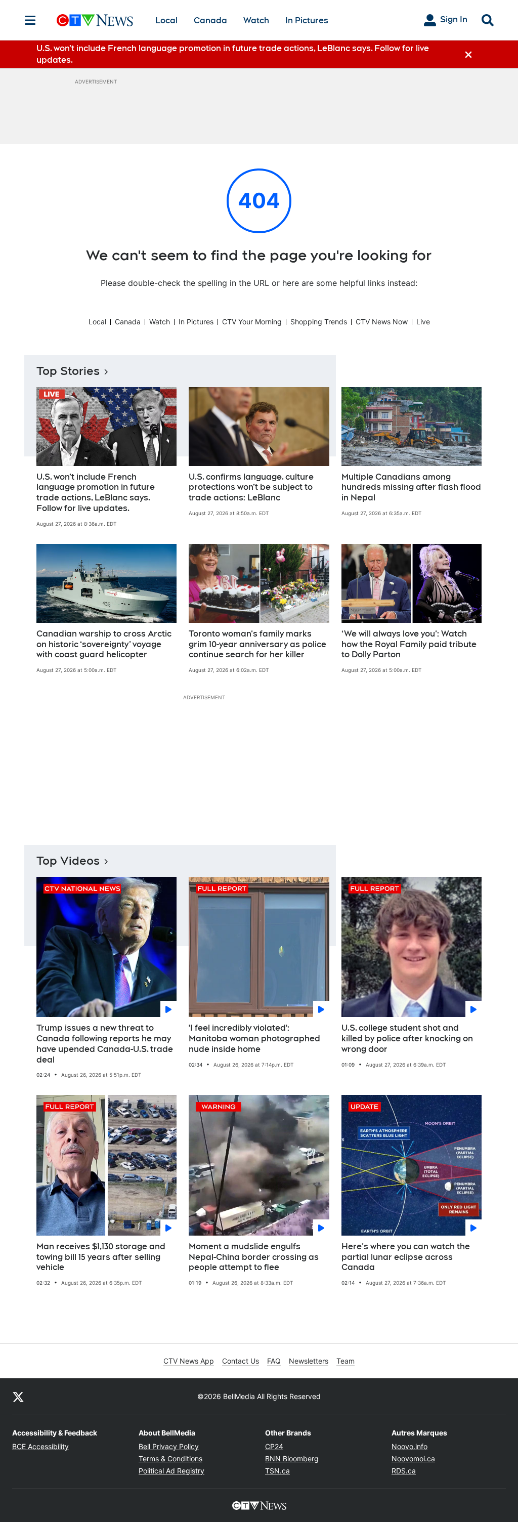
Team (345, 1361)
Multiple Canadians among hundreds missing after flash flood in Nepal (411, 487)
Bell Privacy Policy (169, 1446)
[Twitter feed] (18, 1396)
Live (423, 321)
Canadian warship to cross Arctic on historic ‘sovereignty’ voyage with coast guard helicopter (103, 644)
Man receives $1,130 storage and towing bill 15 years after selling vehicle (100, 1257)
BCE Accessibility (40, 1446)
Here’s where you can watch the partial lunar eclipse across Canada (405, 1257)
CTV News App (188, 1361)
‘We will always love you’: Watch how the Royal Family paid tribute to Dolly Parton (409, 644)
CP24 (274, 1446)
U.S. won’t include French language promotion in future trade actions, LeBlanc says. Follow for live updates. (95, 492)
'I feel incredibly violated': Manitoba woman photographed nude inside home (254, 1038)
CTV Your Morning (252, 321)
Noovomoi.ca (413, 1458)
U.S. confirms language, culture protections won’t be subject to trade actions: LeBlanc (251, 487)
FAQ (274, 1361)
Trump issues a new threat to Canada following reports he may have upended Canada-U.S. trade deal (104, 1043)
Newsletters (308, 1361)
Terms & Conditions (170, 1458)
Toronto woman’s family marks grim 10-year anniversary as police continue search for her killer (257, 644)
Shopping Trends (318, 321)
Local (166, 20)
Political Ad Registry (171, 1470)
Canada (210, 20)
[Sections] (30, 20)
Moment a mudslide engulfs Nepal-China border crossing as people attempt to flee (254, 1257)
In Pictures (306, 20)
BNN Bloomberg (292, 1458)
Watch (256, 20)
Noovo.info (409, 1446)
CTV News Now (382, 321)
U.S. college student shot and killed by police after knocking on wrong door (407, 1038)
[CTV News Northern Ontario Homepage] (95, 20)
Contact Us (240, 1361)
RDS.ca (404, 1470)
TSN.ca (277, 1470)
